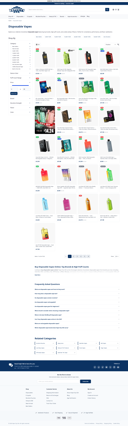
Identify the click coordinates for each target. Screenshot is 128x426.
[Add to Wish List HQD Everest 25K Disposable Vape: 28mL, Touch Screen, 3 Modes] (95, 50)
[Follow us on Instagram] (98, 367)
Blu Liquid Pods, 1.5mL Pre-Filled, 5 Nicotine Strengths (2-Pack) (44, 99)
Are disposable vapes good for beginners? (47, 306)
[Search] (107, 9)
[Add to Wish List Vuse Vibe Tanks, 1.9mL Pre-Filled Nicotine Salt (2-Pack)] (117, 79)
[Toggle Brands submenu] (65, 16)
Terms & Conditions (89, 423)
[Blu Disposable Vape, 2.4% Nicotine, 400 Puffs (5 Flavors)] (66, 87)
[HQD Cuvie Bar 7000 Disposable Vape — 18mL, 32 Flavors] (88, 145)
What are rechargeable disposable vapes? (47, 323)
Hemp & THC (52, 16)
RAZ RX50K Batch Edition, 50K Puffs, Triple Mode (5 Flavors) (109, 70)
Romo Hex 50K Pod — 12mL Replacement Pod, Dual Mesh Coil (87, 216)
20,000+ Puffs (77, 37)
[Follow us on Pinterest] (114, 367)
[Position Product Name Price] (111, 44)
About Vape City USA (73, 393)
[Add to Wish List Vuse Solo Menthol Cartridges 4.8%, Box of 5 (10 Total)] (95, 79)
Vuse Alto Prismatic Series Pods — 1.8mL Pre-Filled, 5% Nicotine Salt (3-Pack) (109, 128)
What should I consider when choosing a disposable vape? (52, 311)
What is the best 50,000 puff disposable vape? (48, 315)
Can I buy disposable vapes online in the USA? (48, 319)
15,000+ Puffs (67, 37)
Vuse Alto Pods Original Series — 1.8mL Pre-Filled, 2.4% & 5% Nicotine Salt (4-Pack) (88, 128)
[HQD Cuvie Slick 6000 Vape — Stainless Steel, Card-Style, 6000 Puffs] (109, 145)
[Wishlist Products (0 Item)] (116, 9)
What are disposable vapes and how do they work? (50, 289)
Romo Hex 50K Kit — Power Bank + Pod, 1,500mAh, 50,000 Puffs (108, 216)
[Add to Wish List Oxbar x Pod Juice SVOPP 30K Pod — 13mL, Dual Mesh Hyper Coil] (52, 50)
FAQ (21, 366)
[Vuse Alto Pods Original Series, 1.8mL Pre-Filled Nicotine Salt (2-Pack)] (66, 116)
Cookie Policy (116, 423)
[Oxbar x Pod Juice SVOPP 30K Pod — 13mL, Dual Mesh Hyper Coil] (45, 57)
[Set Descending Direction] (118, 44)
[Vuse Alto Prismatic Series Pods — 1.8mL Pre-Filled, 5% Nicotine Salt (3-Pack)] (109, 116)
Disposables (20, 16)
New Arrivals (29, 403)
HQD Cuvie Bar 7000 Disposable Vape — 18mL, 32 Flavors (87, 157)
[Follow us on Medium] (118, 367)
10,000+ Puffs (57, 37)
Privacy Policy (99, 423)
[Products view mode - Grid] (37, 44)
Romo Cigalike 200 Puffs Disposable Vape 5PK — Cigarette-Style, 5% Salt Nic (66, 187)
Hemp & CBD (29, 401)
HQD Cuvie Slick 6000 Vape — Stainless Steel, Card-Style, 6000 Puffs (108, 157)
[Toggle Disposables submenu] (24, 16)
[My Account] (113, 9)
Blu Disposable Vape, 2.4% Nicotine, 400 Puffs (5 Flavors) (66, 99)
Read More (37, 275)
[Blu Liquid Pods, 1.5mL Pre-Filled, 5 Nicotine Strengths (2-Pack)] (45, 87)
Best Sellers (39, 37)
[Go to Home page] (16, 9)
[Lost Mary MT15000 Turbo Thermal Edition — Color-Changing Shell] (109, 175)
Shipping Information (52, 393)
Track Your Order (51, 403)
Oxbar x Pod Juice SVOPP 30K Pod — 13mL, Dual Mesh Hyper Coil (45, 70)
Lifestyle (82, 16)
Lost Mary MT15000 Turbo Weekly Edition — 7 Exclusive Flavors (87, 187)
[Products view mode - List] (39, 44)
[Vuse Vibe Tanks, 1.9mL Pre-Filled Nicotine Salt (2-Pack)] (109, 87)
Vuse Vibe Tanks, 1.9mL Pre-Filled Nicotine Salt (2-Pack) (108, 99)
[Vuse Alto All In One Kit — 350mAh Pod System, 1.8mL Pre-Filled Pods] (66, 145)
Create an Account (93, 395)
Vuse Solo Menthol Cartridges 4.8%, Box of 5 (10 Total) (88, 99)
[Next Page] (88, 256)
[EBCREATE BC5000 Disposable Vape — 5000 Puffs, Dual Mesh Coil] (45, 175)
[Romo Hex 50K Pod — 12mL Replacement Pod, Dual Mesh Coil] (88, 204)
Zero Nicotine (107, 37)
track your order (28, 366)
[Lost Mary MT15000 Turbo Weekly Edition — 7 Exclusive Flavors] (88, 175)
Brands (62, 16)
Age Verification (71, 398)
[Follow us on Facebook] (94, 367)
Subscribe (85, 381)
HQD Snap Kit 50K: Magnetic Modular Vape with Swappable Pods (66, 70)
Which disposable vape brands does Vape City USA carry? (51, 328)
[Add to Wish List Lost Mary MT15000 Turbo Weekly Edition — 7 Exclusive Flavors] (95, 167)
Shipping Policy (108, 423)
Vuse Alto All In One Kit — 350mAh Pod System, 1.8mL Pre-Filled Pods (66, 157)
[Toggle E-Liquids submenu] (33, 16)
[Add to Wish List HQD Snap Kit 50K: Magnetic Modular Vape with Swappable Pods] (74, 50)
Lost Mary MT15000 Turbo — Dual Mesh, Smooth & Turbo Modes (44, 216)
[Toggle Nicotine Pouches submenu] (47, 16)
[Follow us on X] (110, 367)
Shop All (10, 16)
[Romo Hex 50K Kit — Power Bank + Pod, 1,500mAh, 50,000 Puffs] (109, 204)
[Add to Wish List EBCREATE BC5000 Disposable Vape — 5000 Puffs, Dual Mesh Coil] (52, 167)
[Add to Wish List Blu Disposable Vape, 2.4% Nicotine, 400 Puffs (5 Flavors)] (74, 79)
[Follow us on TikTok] (102, 367)
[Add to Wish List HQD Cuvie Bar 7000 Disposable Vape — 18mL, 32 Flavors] (95, 138)
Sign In (90, 393)
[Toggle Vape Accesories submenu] (78, 16)
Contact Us (49, 401)
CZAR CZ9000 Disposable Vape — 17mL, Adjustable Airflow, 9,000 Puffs (65, 216)
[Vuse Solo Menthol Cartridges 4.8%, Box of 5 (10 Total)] (88, 87)
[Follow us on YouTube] (106, 367)
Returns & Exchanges (52, 395)
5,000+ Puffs (48, 37)
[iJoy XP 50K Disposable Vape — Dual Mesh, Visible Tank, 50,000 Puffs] (45, 233)
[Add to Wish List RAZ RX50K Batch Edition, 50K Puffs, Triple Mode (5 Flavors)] (117, 50)
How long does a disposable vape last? (46, 293)
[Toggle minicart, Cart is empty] (118, 9)
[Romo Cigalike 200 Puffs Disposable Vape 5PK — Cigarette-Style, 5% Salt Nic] (66, 175)
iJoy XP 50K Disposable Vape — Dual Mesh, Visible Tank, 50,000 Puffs (45, 245)
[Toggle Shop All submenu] (14, 16)
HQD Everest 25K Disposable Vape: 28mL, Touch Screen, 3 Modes (87, 70)
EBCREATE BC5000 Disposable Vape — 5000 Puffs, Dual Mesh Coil (44, 187)
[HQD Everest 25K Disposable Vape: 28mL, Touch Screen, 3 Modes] (88, 57)
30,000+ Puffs (87, 37)
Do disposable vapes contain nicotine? (46, 298)
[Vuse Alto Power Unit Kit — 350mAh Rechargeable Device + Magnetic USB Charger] (45, 145)
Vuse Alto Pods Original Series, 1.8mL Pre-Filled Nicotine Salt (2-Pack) (65, 128)
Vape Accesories (72, 16)
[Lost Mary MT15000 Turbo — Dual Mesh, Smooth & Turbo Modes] (45, 204)
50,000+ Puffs (97, 37)
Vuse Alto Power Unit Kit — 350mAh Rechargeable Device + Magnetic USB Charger (45, 157)
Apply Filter (14, 93)
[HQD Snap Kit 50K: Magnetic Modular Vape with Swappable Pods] (66, 57)
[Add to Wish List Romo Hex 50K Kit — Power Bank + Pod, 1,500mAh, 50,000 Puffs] (117, 196)
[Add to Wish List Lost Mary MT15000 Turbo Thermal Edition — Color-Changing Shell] (117, 167)
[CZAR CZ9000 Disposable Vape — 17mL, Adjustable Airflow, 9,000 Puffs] (66, 204)
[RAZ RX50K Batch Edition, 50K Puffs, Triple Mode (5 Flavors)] (109, 57)
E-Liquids (29, 16)
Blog (88, 16)
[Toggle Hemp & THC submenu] (57, 16)
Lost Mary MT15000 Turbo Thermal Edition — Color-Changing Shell (109, 187)
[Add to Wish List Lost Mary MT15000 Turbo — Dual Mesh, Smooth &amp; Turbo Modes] (52, 196)
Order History (91, 398)
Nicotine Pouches (41, 16)
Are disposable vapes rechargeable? (45, 302)
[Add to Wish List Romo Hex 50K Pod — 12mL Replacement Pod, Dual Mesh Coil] (95, 196)
